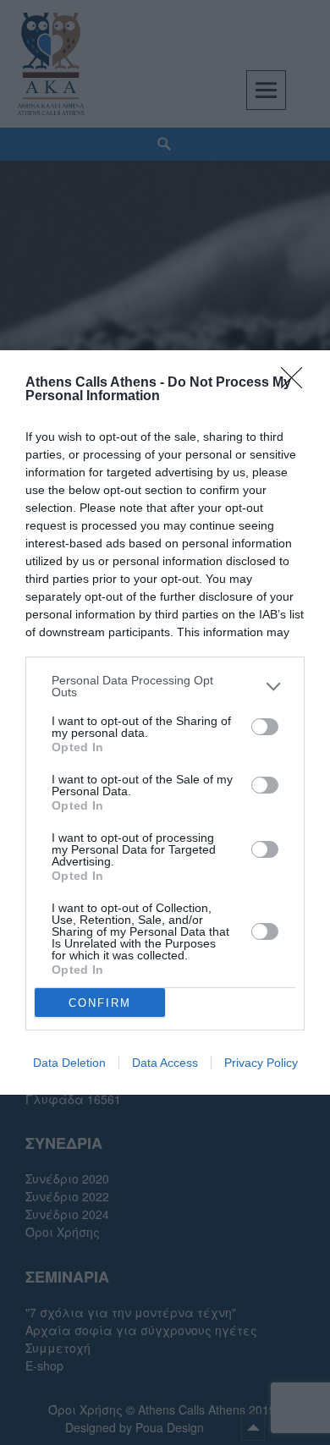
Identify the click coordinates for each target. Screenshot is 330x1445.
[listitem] (165, 686)
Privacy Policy (261, 1062)
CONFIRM (100, 1003)
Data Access (165, 1062)
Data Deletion (69, 1062)
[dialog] (165, 722)
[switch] (264, 726)
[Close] (297, 383)
